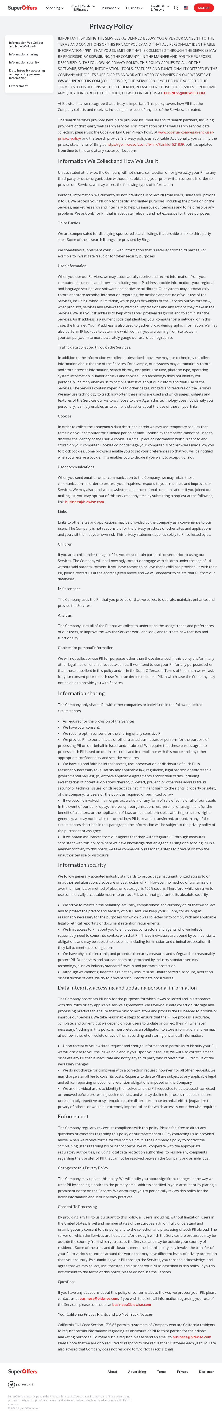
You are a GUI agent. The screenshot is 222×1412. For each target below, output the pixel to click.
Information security (24, 62)
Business (133, 8)
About (112, 1372)
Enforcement (18, 86)
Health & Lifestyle (158, 8)
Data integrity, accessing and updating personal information (27, 74)
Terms (161, 1372)
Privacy (182, 1372)
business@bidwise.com (184, 93)
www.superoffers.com (79, 80)
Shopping (53, 8)
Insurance (108, 8)
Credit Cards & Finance (80, 8)
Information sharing (23, 54)
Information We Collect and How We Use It (26, 44)
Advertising (137, 1372)
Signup (204, 8)
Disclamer (206, 1372)
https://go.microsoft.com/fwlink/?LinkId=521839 (145, 144)
